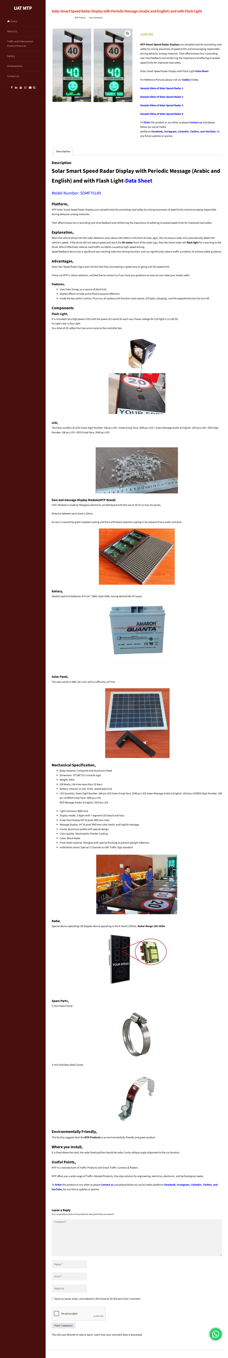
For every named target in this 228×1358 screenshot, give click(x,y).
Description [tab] (63, 151)
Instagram (170, 131)
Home (14, 21)
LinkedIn (183, 131)
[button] (127, 33)
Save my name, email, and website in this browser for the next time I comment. (98, 1299)
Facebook (157, 131)
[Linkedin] (16, 88)
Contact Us (13, 76)
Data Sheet (202, 71)
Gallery (11, 56)
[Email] (30, 88)
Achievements (14, 66)
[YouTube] (21, 88)
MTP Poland (80, 17)
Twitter (194, 131)
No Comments (95, 17)
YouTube (210, 131)
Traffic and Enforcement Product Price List (20, 44)
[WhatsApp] (25, 88)
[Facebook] (12, 88)
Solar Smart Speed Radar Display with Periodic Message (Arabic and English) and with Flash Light (127, 11)
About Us (12, 31)
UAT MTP (23, 8)
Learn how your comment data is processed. (118, 1335)
